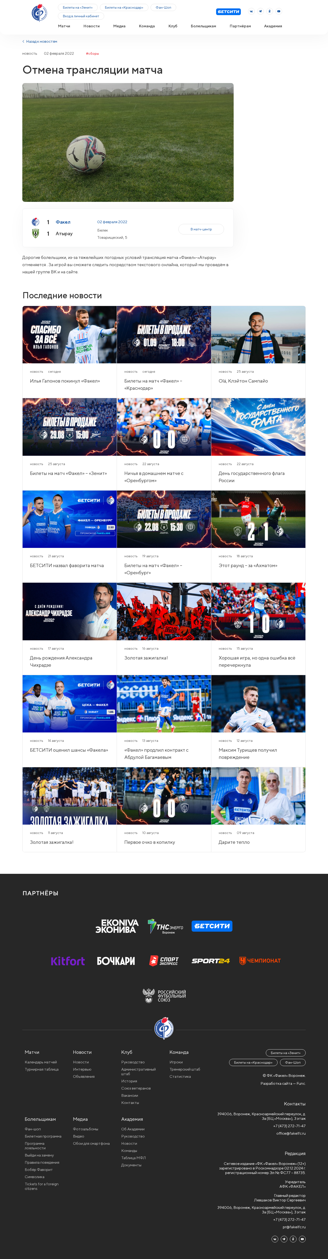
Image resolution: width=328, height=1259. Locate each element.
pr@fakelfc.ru (294, 1227)
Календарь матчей (41, 1062)
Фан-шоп (33, 1129)
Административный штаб (138, 1071)
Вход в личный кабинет (81, 16)
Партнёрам (240, 26)
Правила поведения (42, 1162)
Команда (147, 26)
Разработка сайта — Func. (283, 1083)
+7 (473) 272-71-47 (289, 1126)
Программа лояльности (35, 1145)
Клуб (172, 26)
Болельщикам (203, 26)
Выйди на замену (39, 1155)
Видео (78, 1136)
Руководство (133, 1062)
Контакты (130, 1102)
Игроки (176, 1062)
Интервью (82, 1069)
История (129, 1081)
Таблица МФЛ (133, 1158)
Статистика (180, 1076)
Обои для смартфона (91, 1143)
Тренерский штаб (185, 1069)
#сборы (92, 53)
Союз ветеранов (136, 1088)
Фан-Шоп (163, 7)
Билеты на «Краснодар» (124, 7)
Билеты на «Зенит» (78, 7)
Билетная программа (43, 1136)
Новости (91, 26)
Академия (273, 26)
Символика (34, 1177)
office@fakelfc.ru (291, 1133)
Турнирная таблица (42, 1069)
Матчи (64, 26)
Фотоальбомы (85, 1129)
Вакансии (129, 1095)
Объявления (84, 1076)
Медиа (119, 26)
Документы (131, 1165)
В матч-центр (201, 229)
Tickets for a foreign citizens (42, 1186)
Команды (129, 1150)
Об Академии (133, 1129)
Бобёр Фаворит (39, 1169)
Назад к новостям (41, 41)
